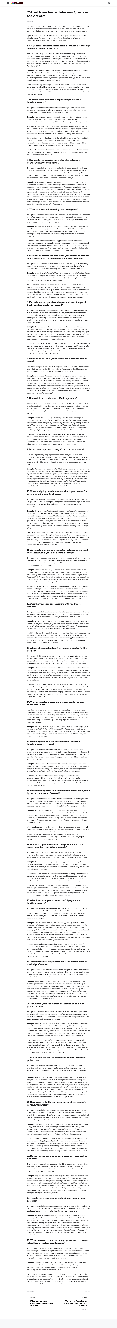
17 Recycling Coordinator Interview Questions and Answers (75, 1303)
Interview (32, 1297)
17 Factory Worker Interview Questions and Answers (41, 1303)
